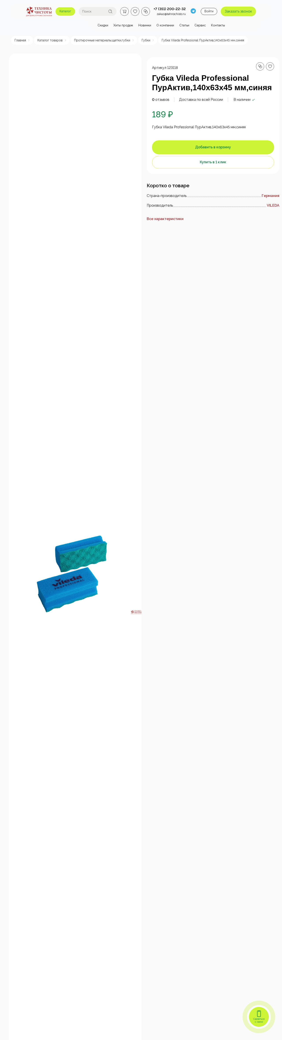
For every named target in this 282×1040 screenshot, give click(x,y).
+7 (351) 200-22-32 (170, 9)
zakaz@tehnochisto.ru (171, 14)
